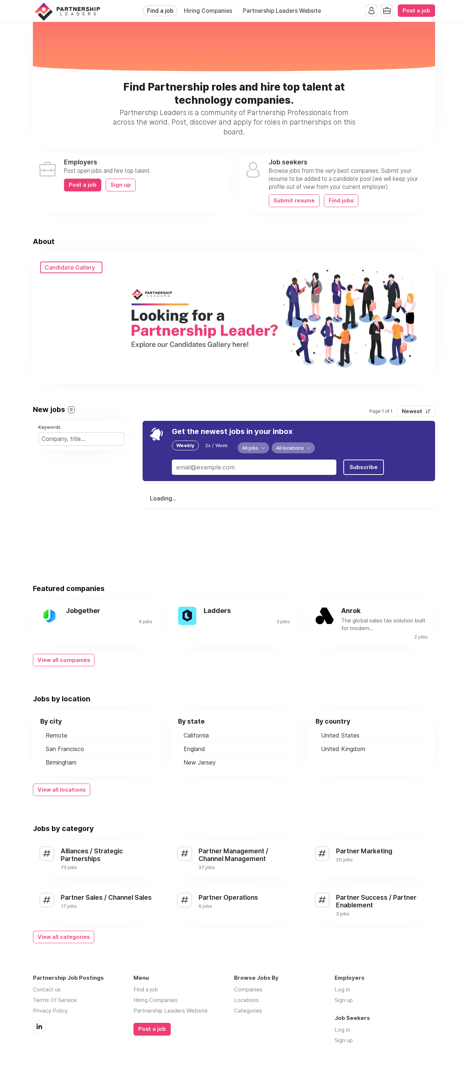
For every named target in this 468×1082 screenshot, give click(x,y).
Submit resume (294, 200)
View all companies (64, 660)
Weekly (185, 445)
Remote (56, 735)
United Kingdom (343, 749)
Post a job (416, 10)
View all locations (62, 789)
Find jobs (341, 200)
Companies (248, 989)
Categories (248, 1010)
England (194, 749)
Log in (342, 989)
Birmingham (61, 762)
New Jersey (200, 762)
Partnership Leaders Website (282, 10)
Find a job (160, 10)
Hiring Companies (208, 10)
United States (340, 735)
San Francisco (65, 749)
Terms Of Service (55, 1000)
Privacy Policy (50, 1010)
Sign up (120, 185)
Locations (246, 1000)
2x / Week (216, 445)
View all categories (64, 937)
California (196, 735)
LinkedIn (39, 1027)
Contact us (47, 989)
